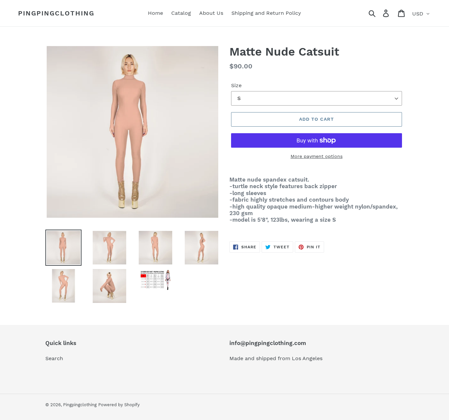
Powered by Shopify (119, 404)
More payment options (317, 156)
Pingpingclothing (56, 13)
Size (236, 85)
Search (54, 358)
